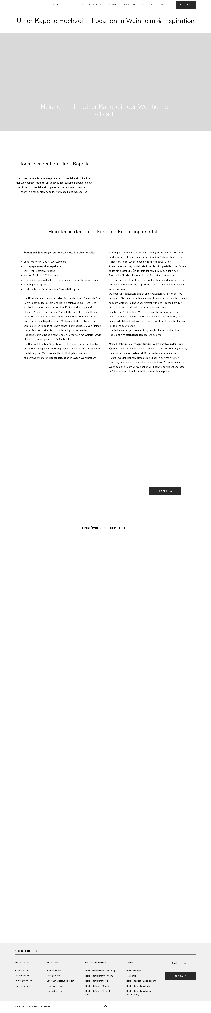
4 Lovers (146, 4)
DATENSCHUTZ (46, 1007)
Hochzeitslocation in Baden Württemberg (72, 357)
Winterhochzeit (22, 975)
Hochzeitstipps (133, 970)
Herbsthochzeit (22, 970)
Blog (112, 4)
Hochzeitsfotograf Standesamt (100, 986)
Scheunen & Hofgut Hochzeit (60, 980)
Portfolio (60, 4)
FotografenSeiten (95, 962)
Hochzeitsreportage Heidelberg (100, 970)
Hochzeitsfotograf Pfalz (96, 980)
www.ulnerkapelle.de (49, 266)
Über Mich (128, 4)
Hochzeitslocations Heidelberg (141, 980)
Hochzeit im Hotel (55, 991)
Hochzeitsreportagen (88, 4)
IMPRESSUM (36, 1007)
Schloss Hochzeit (55, 970)
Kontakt (186, 4)
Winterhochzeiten (132, 334)
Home (44, 4)
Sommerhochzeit (23, 986)
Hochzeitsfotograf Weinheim (99, 975)
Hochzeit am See (55, 986)
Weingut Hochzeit (55, 975)
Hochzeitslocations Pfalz (138, 986)
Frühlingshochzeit (23, 980)
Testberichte (132, 975)
